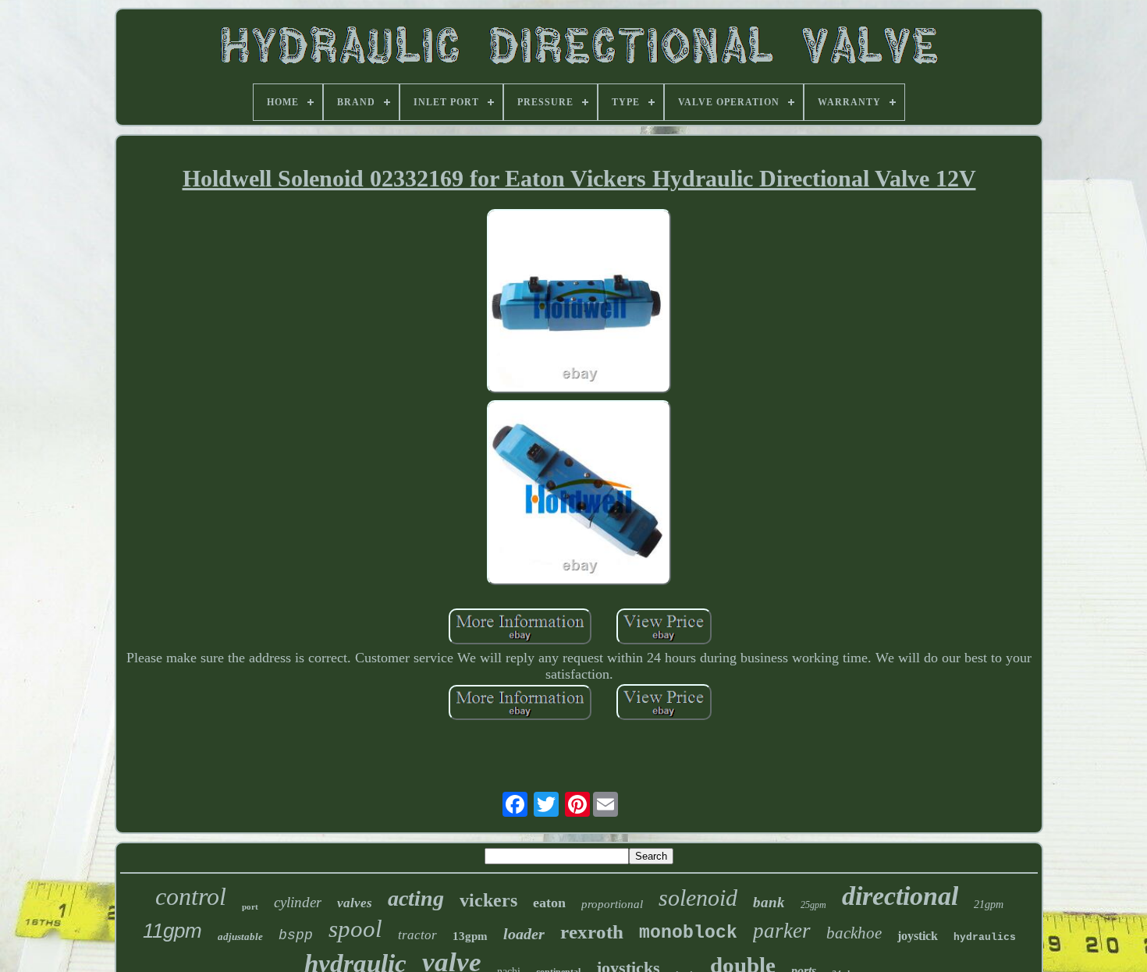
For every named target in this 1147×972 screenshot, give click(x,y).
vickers (488, 900)
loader (524, 933)
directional (900, 896)
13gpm (470, 936)
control (190, 896)
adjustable (240, 936)
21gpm (988, 904)
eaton (549, 902)
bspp (296, 935)
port (250, 906)
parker (782, 930)
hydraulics (984, 937)
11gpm (172, 930)
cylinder (297, 902)
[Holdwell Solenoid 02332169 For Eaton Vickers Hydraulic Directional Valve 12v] (579, 303)
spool (355, 928)
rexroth (591, 931)
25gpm (813, 904)
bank (769, 902)
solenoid (698, 897)
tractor (417, 935)
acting (416, 898)
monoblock (688, 933)
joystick (917, 935)
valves (354, 903)
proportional (612, 904)
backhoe (854, 933)
